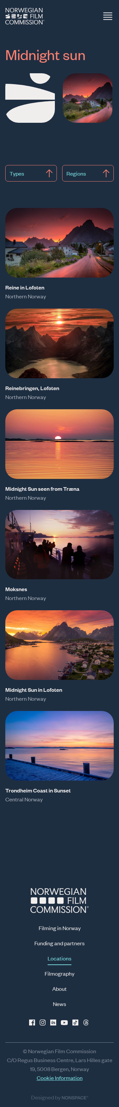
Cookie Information (60, 1077)
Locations (59, 958)
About (59, 988)
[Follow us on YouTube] (65, 1022)
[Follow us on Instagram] (44, 1022)
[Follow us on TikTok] (75, 1022)
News (59, 1003)
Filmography (59, 973)
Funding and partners (59, 943)
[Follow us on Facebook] (33, 1022)
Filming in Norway (60, 927)
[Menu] (108, 16)
